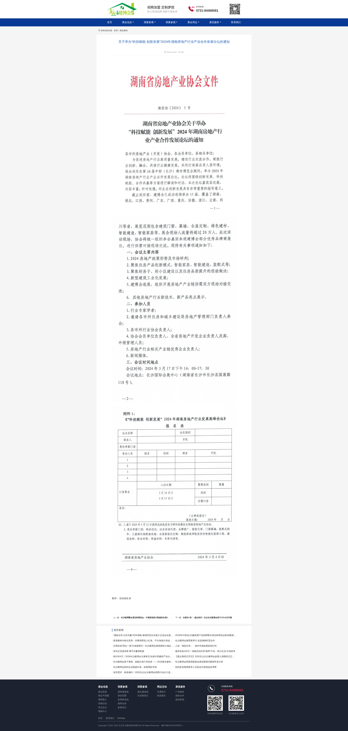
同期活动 (102, 703)
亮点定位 (102, 707)
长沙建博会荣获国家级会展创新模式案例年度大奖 (199, 662)
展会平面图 (103, 695)
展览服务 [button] (214, 22)
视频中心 (102, 711)
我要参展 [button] (149, 22)
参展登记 (122, 707)
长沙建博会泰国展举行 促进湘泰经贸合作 (195, 640)
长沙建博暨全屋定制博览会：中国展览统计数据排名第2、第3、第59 (150, 617)
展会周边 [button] (192, 22)
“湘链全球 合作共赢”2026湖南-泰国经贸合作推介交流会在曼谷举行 (145, 635)
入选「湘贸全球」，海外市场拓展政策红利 (196, 646)
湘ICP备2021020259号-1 (172, 725)
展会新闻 (124, 30)
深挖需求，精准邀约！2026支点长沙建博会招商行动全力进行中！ (145, 672)
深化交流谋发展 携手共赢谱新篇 (128, 651)
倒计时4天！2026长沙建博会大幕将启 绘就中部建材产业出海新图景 (146, 656)
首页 (109, 22)
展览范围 (122, 695)
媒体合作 (179, 695)
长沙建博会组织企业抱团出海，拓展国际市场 (135, 667)
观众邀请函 (142, 692)
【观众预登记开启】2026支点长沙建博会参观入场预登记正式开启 (207, 656)
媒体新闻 (179, 699)
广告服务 (179, 692)
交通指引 (161, 692)
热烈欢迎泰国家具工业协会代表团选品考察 (196, 667)
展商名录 (122, 703)
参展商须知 (123, 699)
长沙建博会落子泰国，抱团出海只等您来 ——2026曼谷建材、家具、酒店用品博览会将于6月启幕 (160, 662)
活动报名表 (125, 598)
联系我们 (236, 22)
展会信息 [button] (127, 22)
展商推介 (102, 699)
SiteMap (121, 718)
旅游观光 (161, 695)
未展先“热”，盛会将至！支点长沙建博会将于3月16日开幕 (207, 617)
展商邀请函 (123, 692)
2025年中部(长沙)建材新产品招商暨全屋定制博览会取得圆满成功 (206, 635)
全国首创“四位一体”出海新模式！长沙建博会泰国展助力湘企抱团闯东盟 (147, 646)
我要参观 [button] (170, 22)
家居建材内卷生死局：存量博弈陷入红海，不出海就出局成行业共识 (145, 640)
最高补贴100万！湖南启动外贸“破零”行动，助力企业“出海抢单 (205, 651)
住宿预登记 (142, 695)
